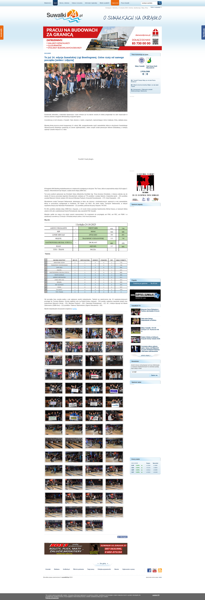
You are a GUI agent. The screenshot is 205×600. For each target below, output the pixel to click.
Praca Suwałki (125, 3)
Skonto (116, 569)
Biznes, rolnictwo (64, 3)
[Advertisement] (145, 132)
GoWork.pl (66, 569)
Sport (55, 3)
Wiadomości (47, 3)
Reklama (56, 569)
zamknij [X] (155, 595)
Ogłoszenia (115, 3)
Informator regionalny (91, 3)
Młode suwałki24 (104, 3)
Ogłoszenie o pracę (128, 569)
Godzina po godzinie (140, 283)
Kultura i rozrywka (77, 3)
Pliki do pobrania (78, 569)
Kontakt (48, 569)
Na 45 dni (154, 283)
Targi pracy (90, 569)
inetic (160, 577)
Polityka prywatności (104, 569)
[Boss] (85, 554)
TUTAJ (74, 309)
